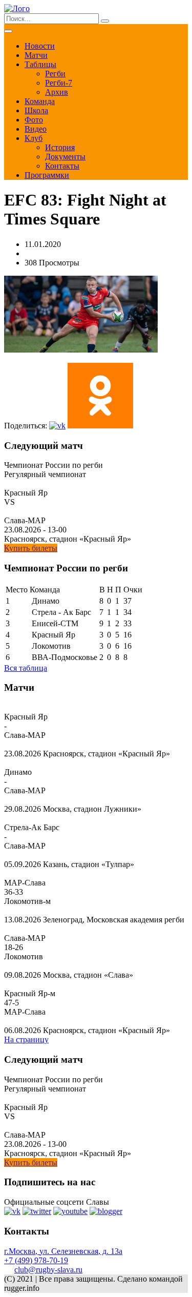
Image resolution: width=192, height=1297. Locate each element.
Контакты (62, 165)
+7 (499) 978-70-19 (36, 1260)
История (60, 147)
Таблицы (40, 64)
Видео (36, 129)
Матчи (36, 55)
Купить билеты (30, 548)
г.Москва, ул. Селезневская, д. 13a (63, 1251)
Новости (40, 46)
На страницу (26, 1039)
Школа (36, 110)
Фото (34, 119)
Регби (55, 73)
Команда (40, 101)
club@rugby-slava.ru (48, 1269)
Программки (47, 175)
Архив (56, 92)
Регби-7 (58, 82)
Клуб (33, 138)
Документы (65, 156)
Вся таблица (25, 668)
